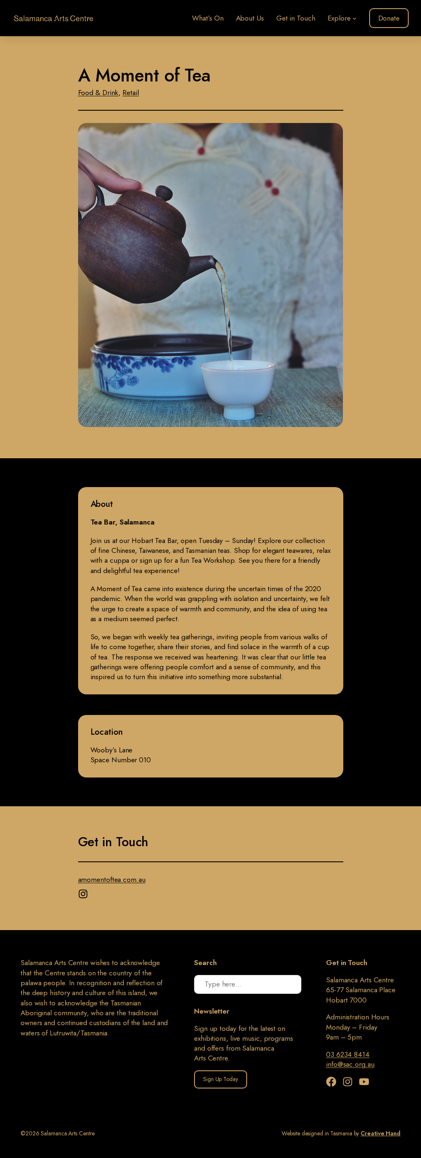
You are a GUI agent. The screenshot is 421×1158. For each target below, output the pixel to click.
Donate (389, 18)
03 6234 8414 (348, 1054)
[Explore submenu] (354, 18)
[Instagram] (84, 892)
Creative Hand (380, 1133)
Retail (131, 92)
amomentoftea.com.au (112, 879)
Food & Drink (98, 92)
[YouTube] (364, 1082)
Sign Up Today (220, 1079)
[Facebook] (333, 1082)
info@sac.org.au (350, 1064)
